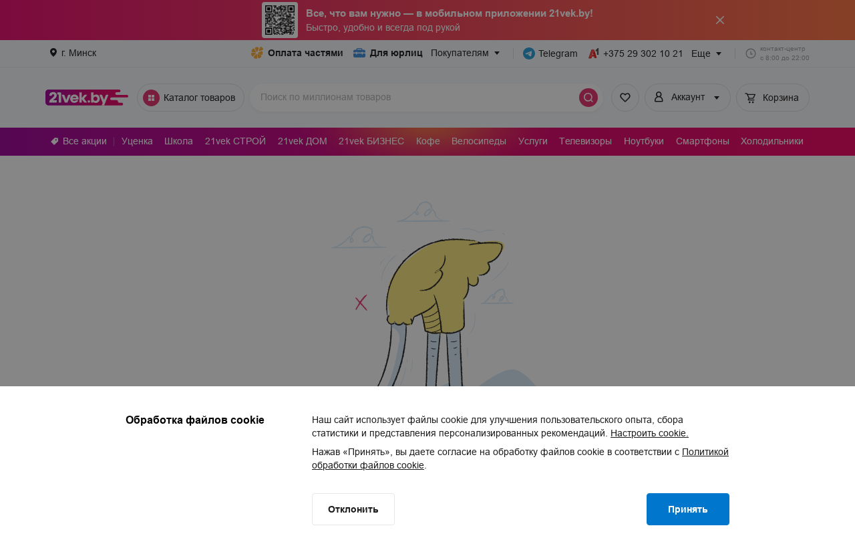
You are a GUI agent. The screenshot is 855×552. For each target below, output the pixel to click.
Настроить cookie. (650, 433)
